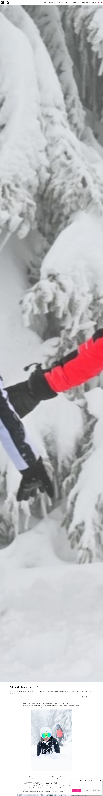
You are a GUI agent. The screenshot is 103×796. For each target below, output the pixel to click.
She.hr (25, 697)
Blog (93, 2)
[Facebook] (83, 697)
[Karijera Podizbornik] (78, 2)
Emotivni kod (84, 2)
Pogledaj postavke (96, 790)
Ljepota (51, 2)
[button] (100, 780)
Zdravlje (67, 2)
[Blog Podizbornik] (95, 2)
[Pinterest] (90, 697)
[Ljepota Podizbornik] (54, 2)
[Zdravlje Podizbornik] (70, 2)
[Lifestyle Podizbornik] (62, 2)
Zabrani (86, 790)
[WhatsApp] (88, 697)
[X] (85, 697)
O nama (85, 793)
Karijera (75, 2)
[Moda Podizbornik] (47, 2)
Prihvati (77, 790)
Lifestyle (59, 2)
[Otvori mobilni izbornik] (98, 2)
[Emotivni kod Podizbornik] (89, 2)
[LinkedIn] (86, 697)
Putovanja (14, 697)
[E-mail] (92, 697)
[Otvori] (101, 2)
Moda (44, 2)
